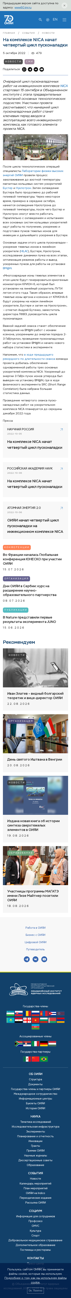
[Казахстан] (11, 1022)
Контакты (35, 1258)
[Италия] (36, 1045)
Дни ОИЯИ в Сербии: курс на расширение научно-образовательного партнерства (29, 591)
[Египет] (19, 1022)
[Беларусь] (52, 1022)
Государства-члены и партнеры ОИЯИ (35, 1089)
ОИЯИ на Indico (35, 1193)
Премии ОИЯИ (36, 1151)
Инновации (35, 1141)
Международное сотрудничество (35, 1094)
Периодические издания (35, 1198)
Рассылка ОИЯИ (35, 1203)
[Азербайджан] (35, 1028)
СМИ (29, 62)
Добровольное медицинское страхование (35, 1240)
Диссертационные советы (35, 1160)
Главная (9, 33)
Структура (35, 1079)
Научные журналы (35, 1155)
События (29, 33)
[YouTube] (44, 959)
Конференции (17, 547)
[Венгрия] (52, 1045)
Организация (16, 579)
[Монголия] (44, 1015)
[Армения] (60, 1022)
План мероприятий (36, 1188)
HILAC (24, 251)
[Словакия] (19, 1015)
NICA (64, 86)
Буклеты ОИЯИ (35, 1103)
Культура (35, 1231)
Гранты (35, 1146)
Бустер (8, 188)
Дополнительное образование (35, 1245)
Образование (21, 853)
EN (55, 19)
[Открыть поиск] (40, 19)
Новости (48, 33)
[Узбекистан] (11, 1015)
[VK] (35, 959)
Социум (35, 1211)
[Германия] (44, 1045)
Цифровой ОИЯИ (35, 942)
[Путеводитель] (47, 19)
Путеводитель (35, 949)
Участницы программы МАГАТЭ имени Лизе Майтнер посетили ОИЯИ (33, 896)
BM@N (7, 268)
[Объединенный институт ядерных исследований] (35, 1002)
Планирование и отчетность (35, 1136)
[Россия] (36, 1015)
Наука (35, 1116)
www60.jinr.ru (23, 7)
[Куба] (52, 1015)
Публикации (15, 610)
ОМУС (35, 1226)
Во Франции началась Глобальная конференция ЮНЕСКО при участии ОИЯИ (32, 559)
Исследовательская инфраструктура (35, 1127)
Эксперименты (35, 1131)
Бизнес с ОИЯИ (35, 935)
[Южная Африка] (19, 1045)
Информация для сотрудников (35, 1216)
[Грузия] (27, 1022)
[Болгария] (44, 1022)
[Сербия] (27, 1045)
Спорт (35, 1235)
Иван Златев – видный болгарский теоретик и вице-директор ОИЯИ (35, 696)
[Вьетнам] (36, 1022)
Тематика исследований (35, 1122)
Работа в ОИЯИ (35, 928)
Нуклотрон (23, 188)
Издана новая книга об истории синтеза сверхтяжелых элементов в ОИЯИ (33, 826)
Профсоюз (35, 1221)
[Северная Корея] (60, 1015)
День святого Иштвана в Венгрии (34, 759)
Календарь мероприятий (35, 1183)
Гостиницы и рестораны (35, 1250)
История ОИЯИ (35, 1108)
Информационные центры (35, 1099)
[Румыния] (27, 1015)
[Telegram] (27, 959)
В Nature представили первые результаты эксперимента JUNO (29, 620)
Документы (35, 1084)
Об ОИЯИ (35, 1074)
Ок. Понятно (35, 1290)
